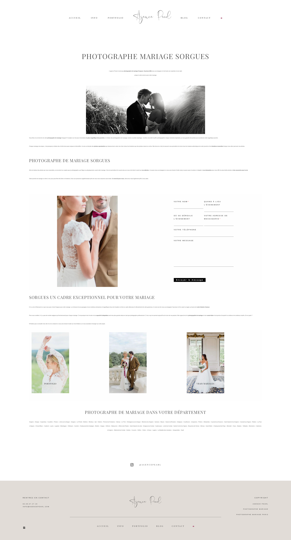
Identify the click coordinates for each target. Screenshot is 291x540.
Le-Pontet (79, 422)
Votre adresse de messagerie (216, 217)
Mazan (162, 422)
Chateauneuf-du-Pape (220, 426)
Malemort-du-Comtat (119, 430)
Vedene (100, 422)
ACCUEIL (75, 18)
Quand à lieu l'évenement (212, 203)
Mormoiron (252, 426)
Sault (182, 430)
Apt (95, 422)
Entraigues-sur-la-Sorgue (134, 422)
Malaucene (114, 426)
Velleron (108, 426)
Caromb (76, 426)
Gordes (128, 430)
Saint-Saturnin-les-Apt (136, 426)
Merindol (229, 426)
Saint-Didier (209, 426)
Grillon (139, 430)
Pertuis (56, 422)
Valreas (118, 422)
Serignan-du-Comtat (148, 426)
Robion (254, 422)
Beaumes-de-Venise (193, 426)
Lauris (51, 426)
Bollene (85, 422)
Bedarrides (207, 422)
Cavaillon (50, 422)
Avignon (31, 422)
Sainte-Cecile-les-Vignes (180, 426)
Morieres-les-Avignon (147, 422)
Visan (234, 426)
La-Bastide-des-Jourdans (164, 430)
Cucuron (134, 430)
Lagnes (155, 430)
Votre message (184, 240)
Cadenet (46, 426)
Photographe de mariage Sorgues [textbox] (69, 160)
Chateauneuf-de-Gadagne (87, 426)
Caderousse (158, 426)
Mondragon (63, 426)
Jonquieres (194, 422)
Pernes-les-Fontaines (109, 422)
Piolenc (200, 422)
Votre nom (181, 201)
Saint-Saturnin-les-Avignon (231, 422)
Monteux (91, 422)
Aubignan (179, 422)
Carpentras (43, 422)
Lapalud (57, 426)
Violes (144, 430)
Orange (37, 422)
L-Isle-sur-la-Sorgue (64, 422)
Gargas (102, 426)
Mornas (203, 426)
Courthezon (187, 422)
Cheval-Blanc (39, 426)
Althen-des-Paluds (124, 426)
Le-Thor (123, 422)
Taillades (245, 426)
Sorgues (64, 138)
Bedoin (97, 426)
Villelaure (70, 426)
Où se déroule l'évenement (183, 217)
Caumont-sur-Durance (217, 422)
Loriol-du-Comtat (167, 426)
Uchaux (149, 430)
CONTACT (204, 18)
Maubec (239, 426)
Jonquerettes (176, 430)
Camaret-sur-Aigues (245, 422)
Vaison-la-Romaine (170, 422)
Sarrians (157, 422)
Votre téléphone (185, 230)
